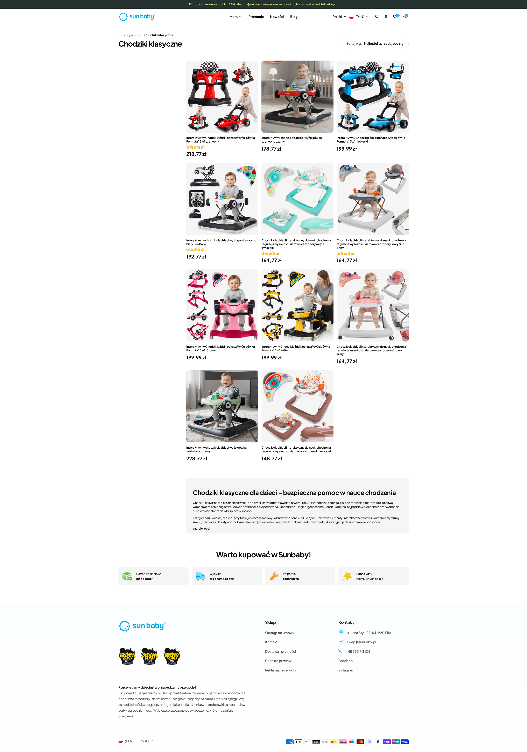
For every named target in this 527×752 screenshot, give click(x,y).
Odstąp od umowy (279, 632)
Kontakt (271, 642)
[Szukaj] (376, 16)
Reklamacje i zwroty (280, 670)
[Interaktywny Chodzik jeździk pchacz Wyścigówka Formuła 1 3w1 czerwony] (222, 97)
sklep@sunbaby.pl (361, 642)
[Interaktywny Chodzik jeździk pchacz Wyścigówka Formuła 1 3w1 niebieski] (373, 97)
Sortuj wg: (354, 43)
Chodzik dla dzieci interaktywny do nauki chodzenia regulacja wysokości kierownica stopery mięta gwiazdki (296, 243)
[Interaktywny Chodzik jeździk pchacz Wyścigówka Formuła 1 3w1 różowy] (222, 305)
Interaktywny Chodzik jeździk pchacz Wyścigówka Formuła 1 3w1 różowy (220, 348)
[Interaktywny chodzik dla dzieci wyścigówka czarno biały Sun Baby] (222, 199)
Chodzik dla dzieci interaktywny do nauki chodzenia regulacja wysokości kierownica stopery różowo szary (371, 350)
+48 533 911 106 (357, 651)
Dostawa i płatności (280, 651)
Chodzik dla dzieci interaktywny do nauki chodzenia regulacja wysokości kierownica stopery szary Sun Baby (371, 243)
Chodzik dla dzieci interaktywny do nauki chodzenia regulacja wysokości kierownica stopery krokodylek (296, 449)
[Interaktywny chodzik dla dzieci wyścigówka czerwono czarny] (297, 97)
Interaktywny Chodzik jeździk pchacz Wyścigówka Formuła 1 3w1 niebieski (371, 139)
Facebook (346, 660)
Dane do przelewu (279, 660)
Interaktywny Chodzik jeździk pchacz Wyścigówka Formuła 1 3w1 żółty (295, 348)
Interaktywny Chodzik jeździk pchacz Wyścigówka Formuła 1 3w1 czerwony (220, 139)
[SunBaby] (136, 16)
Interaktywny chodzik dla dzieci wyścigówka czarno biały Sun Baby (221, 242)
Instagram (346, 670)
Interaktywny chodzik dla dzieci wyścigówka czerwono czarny (291, 139)
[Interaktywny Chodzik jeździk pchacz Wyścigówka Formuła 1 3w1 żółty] (297, 305)
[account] (386, 16)
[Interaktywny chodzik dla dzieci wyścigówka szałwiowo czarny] (222, 406)
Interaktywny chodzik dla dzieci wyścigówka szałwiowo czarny (216, 449)
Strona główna (129, 35)
